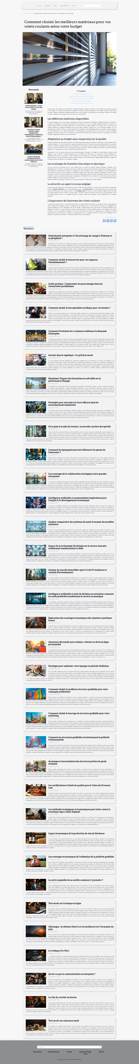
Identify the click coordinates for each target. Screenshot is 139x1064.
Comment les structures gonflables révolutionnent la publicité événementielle (78, 738)
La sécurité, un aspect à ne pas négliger (81, 101)
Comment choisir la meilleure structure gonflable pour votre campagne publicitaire (78, 690)
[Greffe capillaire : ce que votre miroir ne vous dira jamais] (33, 98)
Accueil (24, 13)
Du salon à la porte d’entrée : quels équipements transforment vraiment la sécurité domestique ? (34, 133)
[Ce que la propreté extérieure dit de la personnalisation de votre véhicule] (33, 149)
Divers (73, 6)
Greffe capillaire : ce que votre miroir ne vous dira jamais (33, 107)
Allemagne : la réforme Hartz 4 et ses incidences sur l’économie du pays (81, 927)
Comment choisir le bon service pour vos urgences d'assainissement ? (73, 261)
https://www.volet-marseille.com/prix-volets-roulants (87, 178)
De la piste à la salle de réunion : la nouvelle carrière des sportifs (79, 426)
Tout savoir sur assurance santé (63, 1020)
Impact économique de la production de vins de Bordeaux (76, 833)
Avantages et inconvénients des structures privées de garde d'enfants (77, 762)
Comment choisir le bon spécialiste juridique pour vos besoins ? (79, 308)
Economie (39, 6)
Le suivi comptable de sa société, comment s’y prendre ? (75, 880)
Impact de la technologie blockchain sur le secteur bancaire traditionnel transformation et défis (77, 547)
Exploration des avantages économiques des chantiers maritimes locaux (80, 619)
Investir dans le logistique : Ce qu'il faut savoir (70, 355)
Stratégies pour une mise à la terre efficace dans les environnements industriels (73, 403)
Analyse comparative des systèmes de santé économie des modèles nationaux (81, 523)
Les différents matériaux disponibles (81, 94)
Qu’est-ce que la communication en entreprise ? (71, 974)
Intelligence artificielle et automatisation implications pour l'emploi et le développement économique (77, 499)
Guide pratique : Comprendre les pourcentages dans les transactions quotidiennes (75, 285)
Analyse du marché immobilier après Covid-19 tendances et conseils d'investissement (77, 571)
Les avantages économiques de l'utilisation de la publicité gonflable (81, 856)
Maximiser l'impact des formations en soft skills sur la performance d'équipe (74, 379)
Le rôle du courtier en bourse (62, 997)
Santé (55, 6)
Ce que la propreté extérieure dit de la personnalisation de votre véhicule (34, 159)
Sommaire (82, 91)
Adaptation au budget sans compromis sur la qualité (81, 96)
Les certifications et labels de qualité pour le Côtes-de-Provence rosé (79, 786)
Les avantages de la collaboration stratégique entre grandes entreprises (77, 475)
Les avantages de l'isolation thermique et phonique (81, 99)
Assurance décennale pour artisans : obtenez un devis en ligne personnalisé (78, 643)
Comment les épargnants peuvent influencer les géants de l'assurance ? (76, 451)
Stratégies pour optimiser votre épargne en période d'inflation (78, 666)
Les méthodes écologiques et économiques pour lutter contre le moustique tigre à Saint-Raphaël (79, 810)
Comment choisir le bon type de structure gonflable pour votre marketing (79, 714)
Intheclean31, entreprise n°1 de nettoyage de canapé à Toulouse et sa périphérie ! (80, 237)
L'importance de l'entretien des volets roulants (81, 103)
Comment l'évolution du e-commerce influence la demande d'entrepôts (77, 332)
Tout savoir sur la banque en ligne (64, 903)
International (48, 6)
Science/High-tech (64, 6)
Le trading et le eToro (58, 950)
